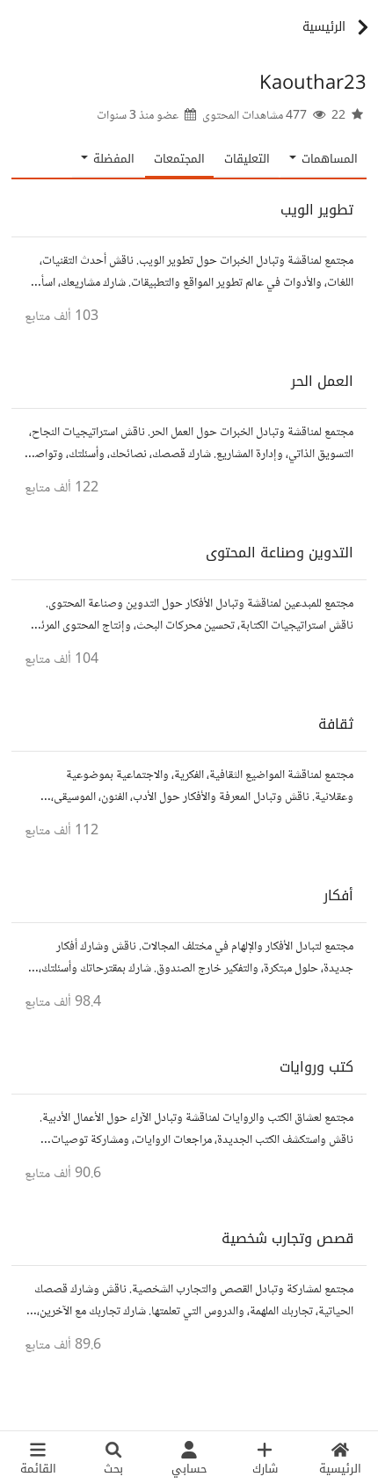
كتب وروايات (316, 1067)
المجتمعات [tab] (179, 159)
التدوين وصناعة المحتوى (279, 552)
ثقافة (335, 724)
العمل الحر (322, 381)
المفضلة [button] (112, 159)
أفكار (338, 895)
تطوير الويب (316, 209)
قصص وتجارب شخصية (287, 1238)
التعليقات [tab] (247, 159)
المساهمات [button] (328, 159)
